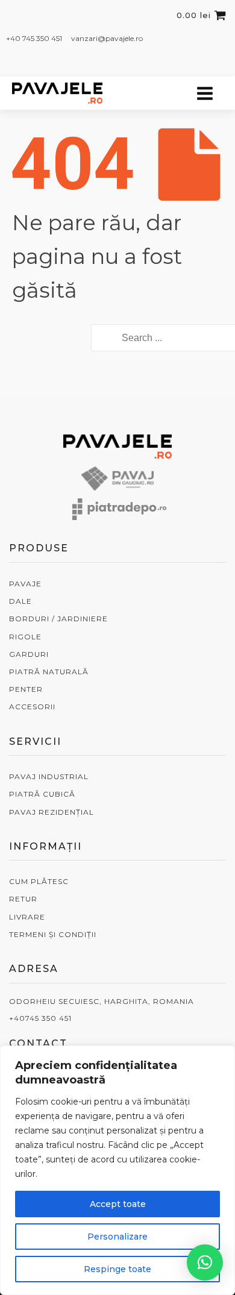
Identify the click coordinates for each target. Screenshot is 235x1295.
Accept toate (118, 1204)
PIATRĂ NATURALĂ (49, 671)
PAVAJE (25, 583)
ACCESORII (32, 706)
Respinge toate (117, 1269)
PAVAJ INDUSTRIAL (49, 776)
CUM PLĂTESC (39, 881)
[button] (205, 1262)
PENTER (26, 689)
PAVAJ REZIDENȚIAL (51, 812)
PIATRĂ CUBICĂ (42, 793)
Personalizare (117, 1236)
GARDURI (29, 654)
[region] (117, 1170)
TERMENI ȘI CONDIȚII (52, 934)
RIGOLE (25, 636)
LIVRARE (27, 916)
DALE (20, 601)
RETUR (23, 898)
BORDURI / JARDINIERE (58, 618)
